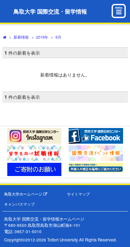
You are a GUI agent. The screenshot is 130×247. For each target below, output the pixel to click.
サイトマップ (78, 194)
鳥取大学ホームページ (23, 194)
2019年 (42, 37)
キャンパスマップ (19, 204)
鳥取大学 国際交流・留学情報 (50, 11)
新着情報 (21, 37)
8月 (58, 37)
